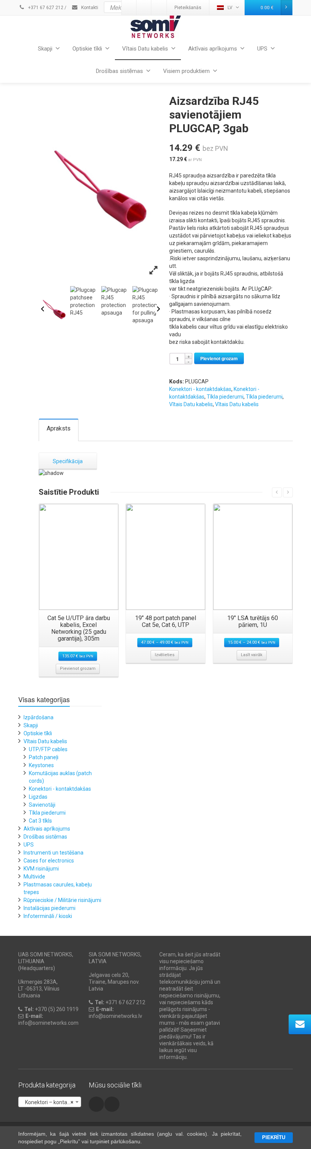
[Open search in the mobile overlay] (170, 7)
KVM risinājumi (41, 869)
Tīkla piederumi (225, 397)
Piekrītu (273, 1137)
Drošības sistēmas (119, 71)
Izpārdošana (38, 717)
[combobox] (49, 1102)
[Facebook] (96, 1104)
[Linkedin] (111, 1104)
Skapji (45, 48)
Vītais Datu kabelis (145, 48)
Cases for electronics (49, 861)
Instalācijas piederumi (49, 908)
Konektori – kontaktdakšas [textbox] (51, 1102)
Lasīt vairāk (251, 654)
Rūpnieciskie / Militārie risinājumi (62, 900)
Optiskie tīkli (87, 48)
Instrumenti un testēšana (53, 853)
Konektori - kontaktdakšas (200, 389)
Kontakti (89, 7)
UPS (262, 48)
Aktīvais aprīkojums (212, 48)
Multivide (34, 877)
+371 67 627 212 (45, 7)
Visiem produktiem (186, 71)
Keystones (41, 765)
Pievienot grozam (219, 358)
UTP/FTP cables (48, 749)
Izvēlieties (164, 654)
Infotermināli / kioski (48, 916)
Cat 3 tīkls (40, 821)
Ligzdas (38, 797)
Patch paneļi (43, 757)
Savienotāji (42, 805)
